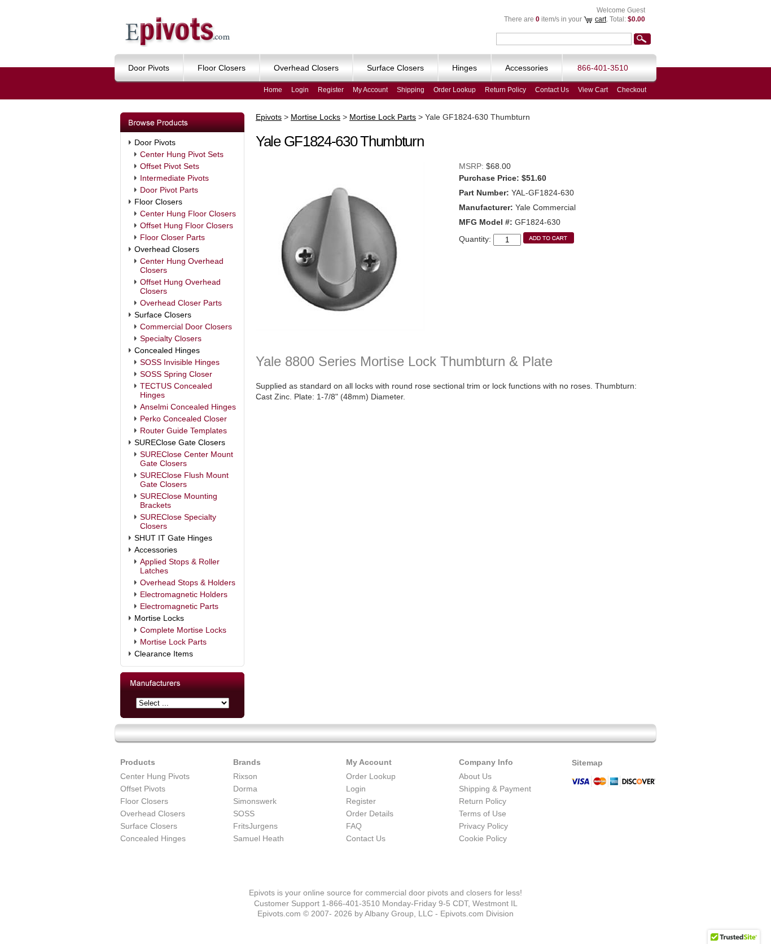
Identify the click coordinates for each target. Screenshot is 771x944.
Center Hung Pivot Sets (182, 154)
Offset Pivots (142, 788)
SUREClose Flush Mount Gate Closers (184, 480)
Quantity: (475, 238)
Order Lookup (454, 90)
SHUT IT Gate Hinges (173, 537)
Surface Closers (162, 314)
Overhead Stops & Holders (187, 582)
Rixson (245, 776)
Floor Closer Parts (172, 237)
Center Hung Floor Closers (188, 213)
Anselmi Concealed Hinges (188, 406)
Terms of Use (482, 813)
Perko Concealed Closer (183, 418)
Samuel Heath (258, 838)
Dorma (245, 788)
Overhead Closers (166, 249)
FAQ (354, 825)
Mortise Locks (159, 618)
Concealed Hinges (167, 350)
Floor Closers (158, 201)
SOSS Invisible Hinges (180, 362)
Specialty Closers (170, 338)
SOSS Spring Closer (176, 374)
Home (273, 90)
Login (300, 90)
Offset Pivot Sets (169, 166)
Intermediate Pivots (174, 177)
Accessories (155, 549)
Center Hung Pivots (155, 776)
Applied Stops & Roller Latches (180, 566)
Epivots (269, 116)
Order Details (369, 813)
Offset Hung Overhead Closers (180, 286)
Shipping (410, 90)
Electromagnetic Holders (183, 594)
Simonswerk (255, 801)
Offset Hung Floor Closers (186, 225)
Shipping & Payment (495, 788)
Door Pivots (155, 142)
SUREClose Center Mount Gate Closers (186, 459)
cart (600, 19)
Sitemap (587, 762)
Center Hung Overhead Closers (182, 265)
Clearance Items (163, 653)
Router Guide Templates (183, 430)
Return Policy (505, 90)
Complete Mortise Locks (183, 629)
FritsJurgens (255, 825)
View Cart (593, 90)
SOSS (244, 813)
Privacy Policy (483, 825)
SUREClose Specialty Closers (178, 521)
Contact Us (552, 90)
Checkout (631, 90)
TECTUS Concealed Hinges (176, 390)
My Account (370, 90)
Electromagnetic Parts (179, 606)
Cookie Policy (483, 838)
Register (331, 90)
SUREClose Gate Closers (179, 442)
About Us (475, 776)
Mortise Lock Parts (173, 641)
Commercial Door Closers (186, 326)
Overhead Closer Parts (181, 302)
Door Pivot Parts (169, 189)
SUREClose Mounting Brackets (178, 500)
